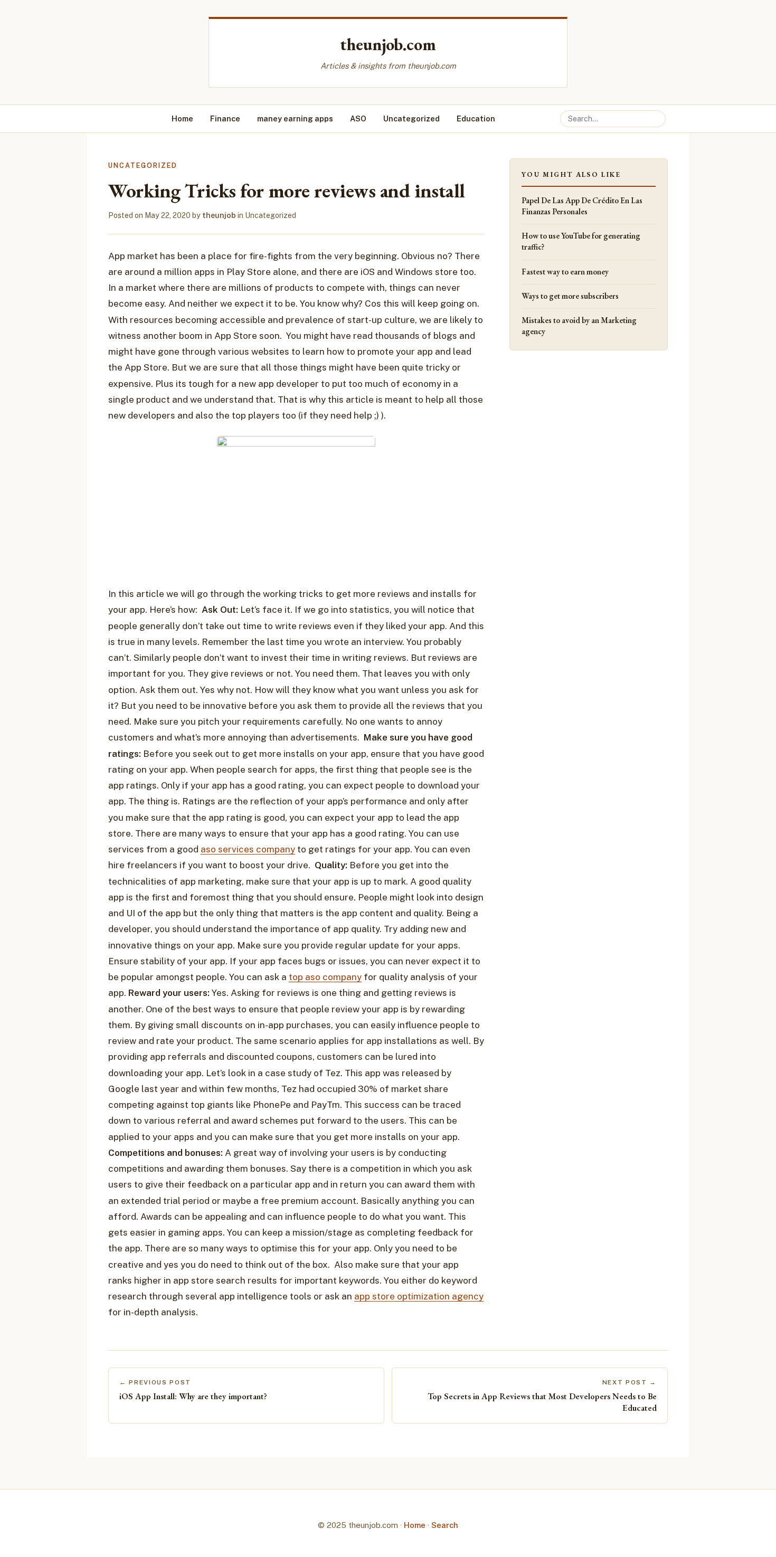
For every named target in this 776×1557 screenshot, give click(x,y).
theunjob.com (388, 44)
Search (444, 1525)
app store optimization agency (419, 1296)
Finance (225, 118)
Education (476, 118)
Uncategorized (411, 118)
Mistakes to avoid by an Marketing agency (579, 326)
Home (182, 118)
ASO (358, 118)
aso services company (248, 849)
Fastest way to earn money (565, 272)
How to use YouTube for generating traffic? (581, 241)
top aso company (325, 977)
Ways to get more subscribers (570, 296)
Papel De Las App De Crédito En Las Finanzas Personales (582, 206)
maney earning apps (295, 118)
